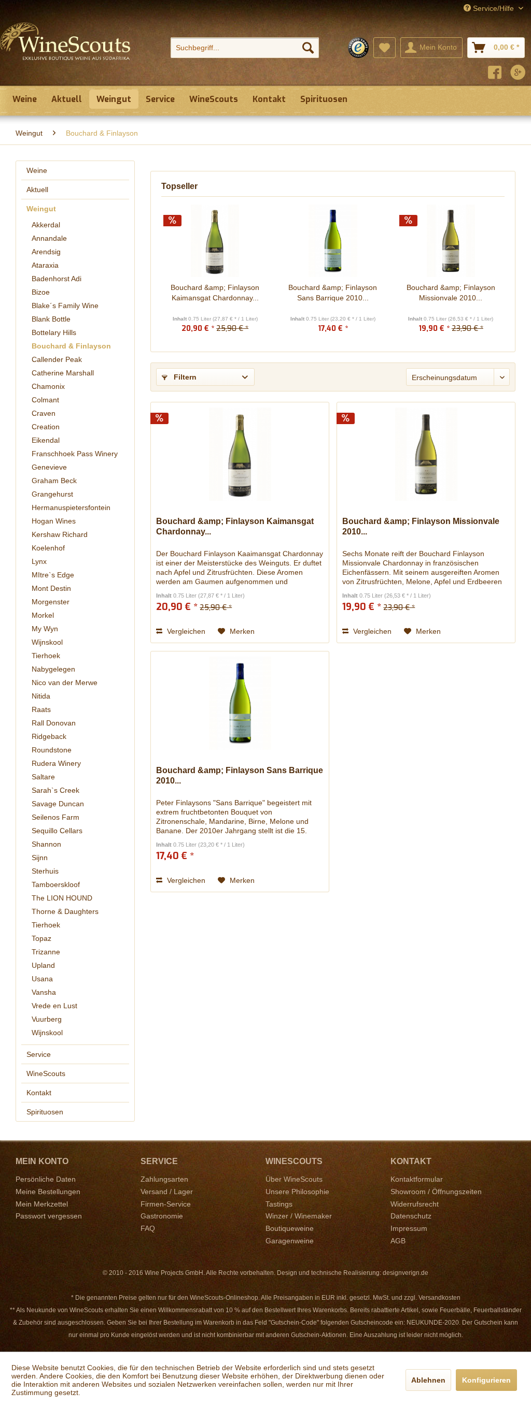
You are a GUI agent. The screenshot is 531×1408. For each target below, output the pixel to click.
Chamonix (48, 386)
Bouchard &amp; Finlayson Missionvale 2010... (451, 292)
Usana (42, 979)
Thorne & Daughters (65, 911)
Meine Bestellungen (48, 1191)
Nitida (41, 696)
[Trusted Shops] (358, 47)
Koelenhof (48, 548)
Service (38, 1054)
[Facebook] (494, 73)
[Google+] (518, 73)
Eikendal (46, 440)
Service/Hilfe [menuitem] (493, 8)
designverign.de (405, 1272)
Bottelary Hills (54, 332)
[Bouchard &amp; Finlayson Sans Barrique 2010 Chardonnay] (333, 241)
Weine (36, 170)
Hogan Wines (54, 521)
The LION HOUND (62, 898)
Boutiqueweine (290, 1228)
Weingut (41, 209)
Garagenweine (290, 1241)
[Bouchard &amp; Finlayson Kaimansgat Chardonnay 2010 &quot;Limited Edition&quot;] (215, 241)
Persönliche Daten (46, 1179)
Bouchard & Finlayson (71, 346)
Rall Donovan (54, 723)
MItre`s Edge (53, 575)
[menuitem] (245, 47)
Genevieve (49, 467)
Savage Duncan (58, 804)
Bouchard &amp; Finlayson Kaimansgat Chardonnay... (215, 292)
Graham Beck (54, 480)
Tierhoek (46, 655)
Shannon (46, 844)
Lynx (39, 561)
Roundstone (52, 750)
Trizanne (46, 952)
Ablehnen (428, 1380)
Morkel (43, 615)
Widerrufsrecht (414, 1204)
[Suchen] (308, 47)
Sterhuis (45, 871)
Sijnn (40, 857)
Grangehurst (52, 494)
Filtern (184, 377)
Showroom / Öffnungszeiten (436, 1191)
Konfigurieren (486, 1380)
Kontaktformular (416, 1179)
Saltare (43, 777)
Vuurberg (47, 1019)
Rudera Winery (56, 763)
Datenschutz (410, 1216)
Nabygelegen (53, 669)
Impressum (408, 1228)
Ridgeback (49, 736)
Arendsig (46, 252)
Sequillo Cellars (57, 830)
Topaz (41, 938)
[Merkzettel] (384, 47)
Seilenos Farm (55, 817)
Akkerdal (46, 225)
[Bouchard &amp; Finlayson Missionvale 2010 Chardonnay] (451, 241)
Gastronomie (162, 1216)
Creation (46, 427)
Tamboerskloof (56, 884)
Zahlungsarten (164, 1179)
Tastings (279, 1204)
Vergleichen (185, 631)
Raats (41, 709)
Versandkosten (439, 1297)
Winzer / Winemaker (299, 1216)
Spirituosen (44, 1112)
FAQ (148, 1228)
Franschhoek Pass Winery (75, 453)
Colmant (45, 400)
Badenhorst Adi (56, 278)
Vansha (44, 992)
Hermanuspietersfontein (71, 507)
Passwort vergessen (49, 1216)
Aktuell (37, 189)
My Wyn (45, 629)
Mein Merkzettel (42, 1204)
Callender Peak (57, 359)
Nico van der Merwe (64, 682)
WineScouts (45, 1073)
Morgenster (50, 602)
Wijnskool (47, 642)
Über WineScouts (294, 1179)
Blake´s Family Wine (65, 305)
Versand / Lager (167, 1191)
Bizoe (41, 292)
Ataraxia (45, 265)
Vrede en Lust (54, 1005)
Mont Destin (51, 588)
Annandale (49, 238)
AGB (398, 1241)
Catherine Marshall (63, 373)
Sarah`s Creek (55, 790)
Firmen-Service (166, 1204)
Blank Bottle (51, 319)
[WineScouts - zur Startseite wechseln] (65, 50)
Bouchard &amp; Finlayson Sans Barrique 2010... (332, 292)
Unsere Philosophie (297, 1191)
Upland (43, 965)
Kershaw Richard (60, 534)
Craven (43, 413)
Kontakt (38, 1092)
